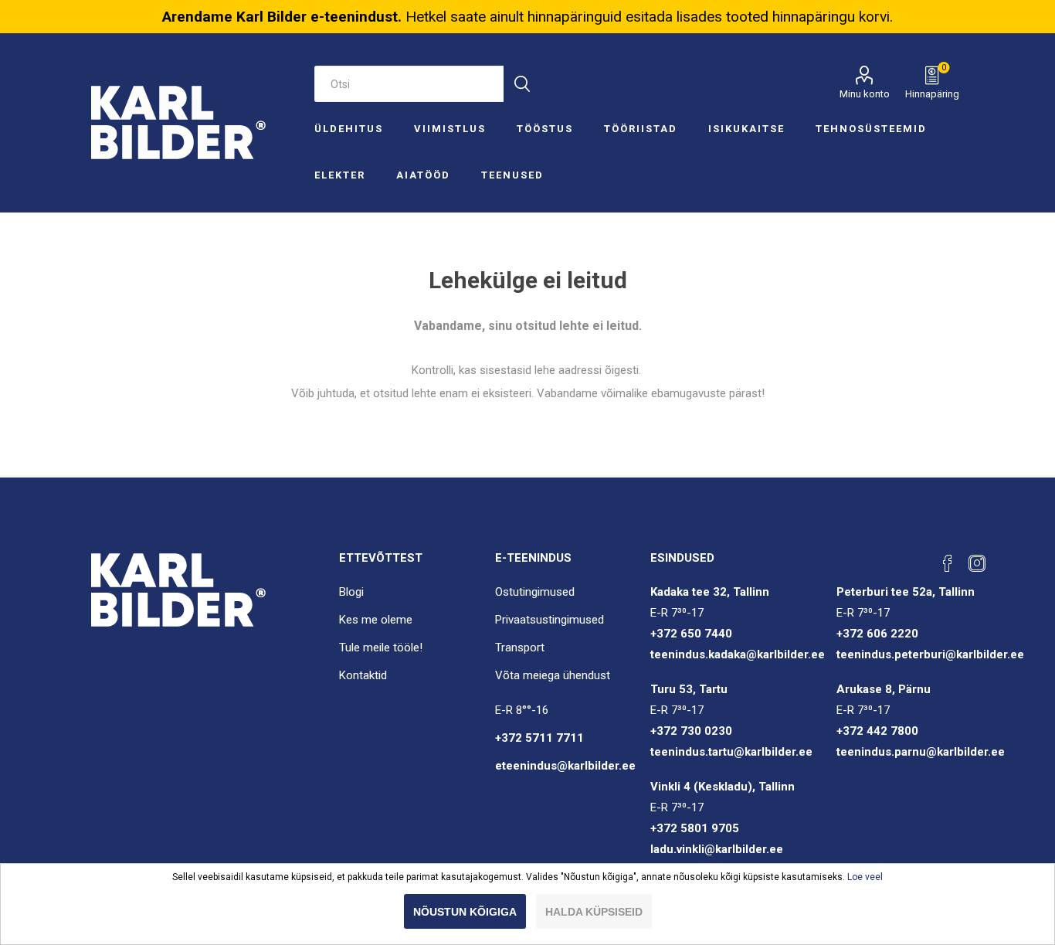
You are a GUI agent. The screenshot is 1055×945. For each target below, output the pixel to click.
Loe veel (865, 877)
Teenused (512, 175)
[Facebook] (947, 563)
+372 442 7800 (877, 731)
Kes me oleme (375, 620)
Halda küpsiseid (594, 912)
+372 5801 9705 (694, 828)
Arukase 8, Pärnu (883, 689)
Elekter (339, 175)
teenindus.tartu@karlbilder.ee (731, 752)
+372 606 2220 (877, 634)
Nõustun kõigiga (465, 912)
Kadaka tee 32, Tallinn (709, 592)
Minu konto (865, 94)
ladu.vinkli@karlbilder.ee (716, 849)
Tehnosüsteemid (871, 128)
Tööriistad (640, 128)
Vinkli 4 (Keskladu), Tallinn (722, 787)
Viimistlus (450, 128)
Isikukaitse (746, 128)
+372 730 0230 (691, 731)
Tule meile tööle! (380, 647)
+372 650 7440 (691, 634)
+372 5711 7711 (539, 738)
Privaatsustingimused (549, 620)
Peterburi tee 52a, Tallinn (905, 592)
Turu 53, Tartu (689, 689)
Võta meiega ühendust (552, 675)
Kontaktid (363, 675)
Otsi (522, 84)
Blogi (351, 592)
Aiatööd (423, 175)
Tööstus (545, 128)
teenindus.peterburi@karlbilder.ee (930, 654)
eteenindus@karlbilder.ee (565, 766)
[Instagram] (977, 563)
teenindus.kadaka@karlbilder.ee (737, 654)
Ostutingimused (535, 592)
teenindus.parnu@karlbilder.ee (920, 752)
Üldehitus (348, 128)
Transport (519, 647)
